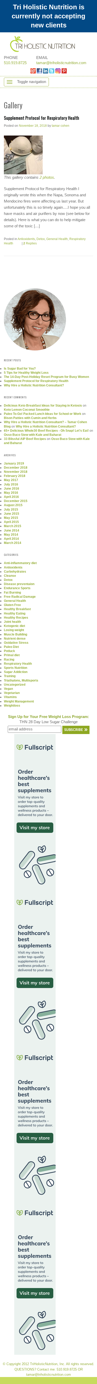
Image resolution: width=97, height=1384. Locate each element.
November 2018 (15, 472)
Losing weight (14, 630)
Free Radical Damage (20, 597)
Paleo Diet (11, 647)
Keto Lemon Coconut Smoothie (27, 410)
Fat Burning (12, 592)
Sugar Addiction (15, 672)
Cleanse (10, 576)
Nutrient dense (15, 638)
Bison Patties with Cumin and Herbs (30, 418)
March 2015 (12, 526)
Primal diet (12, 655)
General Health (57, 239)
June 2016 (11, 488)
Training (10, 676)
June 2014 (11, 530)
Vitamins (10, 697)
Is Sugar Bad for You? (20, 368)
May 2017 (11, 480)
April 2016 (11, 497)
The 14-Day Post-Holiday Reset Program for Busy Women (46, 377)
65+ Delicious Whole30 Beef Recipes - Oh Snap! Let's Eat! (46, 430)
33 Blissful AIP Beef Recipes (25, 439)
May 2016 (11, 493)
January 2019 (14, 463)
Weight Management (19, 701)
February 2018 (14, 476)
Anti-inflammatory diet (20, 563)
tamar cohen (60, 126)
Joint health (12, 622)
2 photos (47, 177)
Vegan (8, 689)
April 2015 (11, 522)
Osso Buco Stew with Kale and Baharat (32, 435)
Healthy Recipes (16, 617)
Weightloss (12, 705)
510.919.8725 (15, 63)
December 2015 (15, 501)
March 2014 (12, 543)
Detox (40, 239)
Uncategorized (14, 684)
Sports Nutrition (15, 668)
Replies (30, 243)
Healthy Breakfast (17, 609)
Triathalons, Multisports (21, 680)
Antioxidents (26, 239)
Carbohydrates (15, 571)
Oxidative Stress (16, 643)
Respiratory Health (18, 663)
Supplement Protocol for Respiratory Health (41, 118)
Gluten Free (12, 605)
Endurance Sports (17, 588)
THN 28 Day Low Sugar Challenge (48, 719)
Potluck (9, 651)
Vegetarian (12, 693)
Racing (9, 659)
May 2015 (11, 518)
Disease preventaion (19, 584)
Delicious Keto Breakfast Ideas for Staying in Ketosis (43, 405)
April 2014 (11, 539)
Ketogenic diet (14, 626)
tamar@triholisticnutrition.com (61, 63)
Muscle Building (15, 634)
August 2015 (13, 505)
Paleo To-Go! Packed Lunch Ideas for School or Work (42, 414)
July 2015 (11, 509)
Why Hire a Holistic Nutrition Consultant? (34, 385)
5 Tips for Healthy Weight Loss (26, 373)
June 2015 (11, 513)
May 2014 (11, 534)
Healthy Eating (14, 613)
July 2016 (11, 484)
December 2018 (15, 467)
